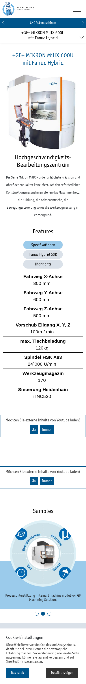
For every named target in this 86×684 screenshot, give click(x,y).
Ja (34, 429)
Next (83, 23)
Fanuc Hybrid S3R (43, 254)
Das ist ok (17, 673)
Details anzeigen (62, 673)
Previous (3, 23)
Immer (47, 429)
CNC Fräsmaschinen (43, 23)
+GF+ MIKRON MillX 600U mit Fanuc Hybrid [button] (43, 35)
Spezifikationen (43, 244)
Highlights (43, 264)
